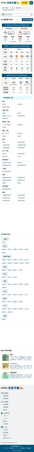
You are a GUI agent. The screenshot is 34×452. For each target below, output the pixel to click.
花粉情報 (5, 404)
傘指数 (5, 410)
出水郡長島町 (21, 154)
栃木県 (9, 259)
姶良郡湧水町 (21, 116)
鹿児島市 (19, 124)
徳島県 (4, 301)
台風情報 (5, 398)
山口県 (26, 294)
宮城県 (15, 249)
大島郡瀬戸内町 (21, 145)
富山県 (4, 277)
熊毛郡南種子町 (21, 165)
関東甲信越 (6, 256)
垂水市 (19, 183)
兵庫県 (20, 284)
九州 (12, 8)
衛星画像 (5, 432)
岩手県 (9, 249)
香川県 (9, 301)
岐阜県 (4, 270)
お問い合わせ (7, 438)
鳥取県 (4, 294)
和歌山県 (4, 287)
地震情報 (5, 396)
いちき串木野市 (6, 124)
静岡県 (9, 270)
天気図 (5, 435)
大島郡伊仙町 (6, 198)
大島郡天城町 (21, 195)
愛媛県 (15, 301)
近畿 (4, 281)
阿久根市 (4, 156)
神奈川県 (10, 263)
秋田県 (20, 249)
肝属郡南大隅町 (6, 180)
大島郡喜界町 (21, 147)
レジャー (5, 418)
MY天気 (24, 3)
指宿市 (19, 136)
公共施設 (5, 424)
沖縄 (4, 316)
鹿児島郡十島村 (6, 171)
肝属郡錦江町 (21, 177)
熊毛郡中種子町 (6, 165)
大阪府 (15, 284)
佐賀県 (9, 309)
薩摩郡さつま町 (6, 116)
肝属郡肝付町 (21, 180)
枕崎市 (4, 136)
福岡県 (4, 309)
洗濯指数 (5, 407)
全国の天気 (5, 8)
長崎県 (15, 309)
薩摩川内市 (5, 118)
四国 (4, 298)
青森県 (4, 249)
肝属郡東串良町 (6, 177)
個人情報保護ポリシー (17, 446)
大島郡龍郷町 (6, 147)
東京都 (4, 263)
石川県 (9, 277)
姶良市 (19, 113)
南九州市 (19, 133)
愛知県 (15, 270)
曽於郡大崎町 (6, 107)
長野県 (27, 263)
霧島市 (4, 113)
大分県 (26, 309)
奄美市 (4, 142)
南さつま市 (5, 133)
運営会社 (28, 448)
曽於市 (4, 104)
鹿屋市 (4, 183)
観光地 (5, 421)
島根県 (9, 294)
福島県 (4, 252)
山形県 (26, 249)
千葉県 (26, 259)
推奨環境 (22, 448)
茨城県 (4, 259)
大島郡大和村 (21, 142)
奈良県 (26, 284)
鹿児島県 (18, 8)
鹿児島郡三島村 (6, 162)
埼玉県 (20, 259)
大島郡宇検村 (6, 145)
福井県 (15, 277)
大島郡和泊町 (21, 198)
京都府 (9, 284)
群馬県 (15, 259)
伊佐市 (4, 154)
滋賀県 (4, 284)
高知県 (20, 301)
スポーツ (5, 416)
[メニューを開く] (31, 3)
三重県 (20, 270)
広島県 (20, 294)
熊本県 (20, 309)
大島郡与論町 (21, 200)
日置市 (4, 127)
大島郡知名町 (6, 200)
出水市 (19, 156)
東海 (4, 267)
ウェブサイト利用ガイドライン (11, 448)
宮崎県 (4, 312)
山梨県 (22, 263)
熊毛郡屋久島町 (6, 189)
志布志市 (19, 104)
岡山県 (15, 294)
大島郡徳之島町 (6, 195)
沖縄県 (4, 319)
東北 (4, 246)
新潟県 (16, 263)
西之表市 (19, 162)
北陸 (4, 274)
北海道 (5, 239)
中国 (4, 291)
